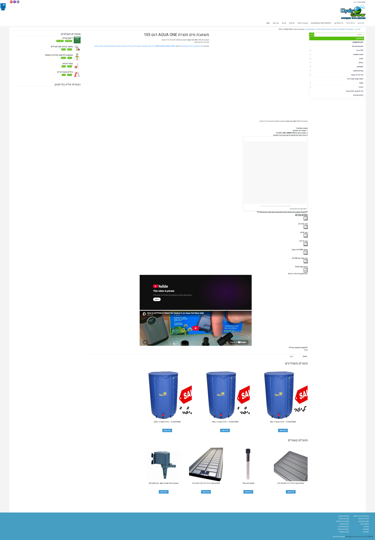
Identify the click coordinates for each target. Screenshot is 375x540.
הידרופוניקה (338, 23)
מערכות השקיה (358, 71)
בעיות (63, 49)
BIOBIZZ (68, 41)
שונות (361, 83)
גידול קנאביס (344, 524)
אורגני (69, 49)
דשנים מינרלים (343, 526)
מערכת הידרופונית (342, 521)
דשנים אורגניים (343, 529)
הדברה (361, 87)
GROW (167, 46)
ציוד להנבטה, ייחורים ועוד (354, 91)
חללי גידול (359, 50)
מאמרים (366, 529)
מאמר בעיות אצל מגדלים (62, 46)
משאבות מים (183, 46)
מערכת (111, 46)
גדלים (69, 75)
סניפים (291, 23)
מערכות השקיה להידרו (195, 46)
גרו (132, 46)
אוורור (361, 58)
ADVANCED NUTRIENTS (321, 23)
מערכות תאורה (344, 518)
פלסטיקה (360, 67)
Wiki (268, 23)
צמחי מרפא (68, 63)
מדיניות (366, 526)
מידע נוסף (283, 430)
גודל (63, 75)
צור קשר (276, 23)
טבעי (63, 66)
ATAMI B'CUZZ (358, 42)
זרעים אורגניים (358, 95)
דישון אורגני (67, 38)
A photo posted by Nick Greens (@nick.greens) (274, 206)
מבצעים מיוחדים (357, 46)
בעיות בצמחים (344, 532)
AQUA (162, 46)
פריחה (101, 46)
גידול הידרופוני (363, 518)
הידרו (128, 46)
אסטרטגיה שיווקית (339, 536)
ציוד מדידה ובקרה (357, 75)
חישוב (63, 58)
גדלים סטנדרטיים (65, 72)
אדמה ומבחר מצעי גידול (355, 79)
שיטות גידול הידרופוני (361, 516)
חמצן (119, 46)
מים (115, 46)
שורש (96, 46)
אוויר (149, 46)
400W (158, 46)
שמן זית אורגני (363, 521)
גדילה (69, 58)
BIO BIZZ (60, 41)
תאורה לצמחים (358, 54)
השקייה (123, 46)
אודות (284, 23)
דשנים (361, 62)
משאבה (106, 46)
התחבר (355, 2)
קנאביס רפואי (302, 23)
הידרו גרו (361, 23)
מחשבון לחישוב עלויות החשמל (59, 55)
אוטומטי (144, 46)
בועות (140, 46)
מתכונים (366, 532)
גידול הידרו (350, 23)
